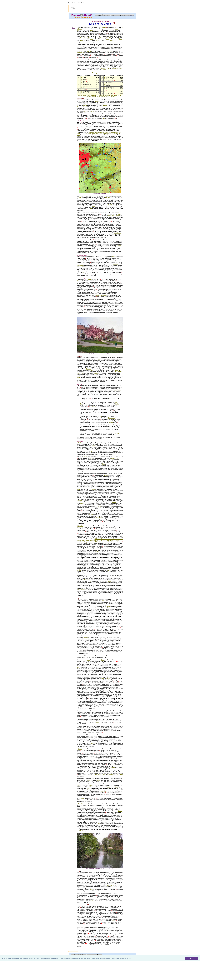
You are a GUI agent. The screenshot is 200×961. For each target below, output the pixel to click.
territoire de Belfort (105, 68)
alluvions (86, 579)
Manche (89, 51)
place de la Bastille (113, 215)
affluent (86, 637)
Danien (93, 445)
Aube (120, 39)
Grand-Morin (108, 204)
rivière (87, 45)
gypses (113, 199)
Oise (111, 40)
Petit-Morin (105, 105)
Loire (108, 678)
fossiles (97, 551)
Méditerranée (80, 52)
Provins (106, 95)
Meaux (94, 95)
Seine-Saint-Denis (89, 37)
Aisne (97, 40)
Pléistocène (81, 589)
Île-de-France (99, 359)
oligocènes (80, 265)
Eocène (88, 369)
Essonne (108, 37)
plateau (97, 101)
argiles (79, 197)
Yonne (107, 39)
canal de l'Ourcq (104, 791)
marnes (85, 266)
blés (118, 212)
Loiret (91, 39)
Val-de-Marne (100, 37)
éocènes (115, 264)
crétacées (116, 433)
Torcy (120, 95)
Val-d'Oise (79, 37)
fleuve (116, 29)
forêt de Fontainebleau (101, 295)
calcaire (107, 197)
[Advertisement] (107, 8)
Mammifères (98, 517)
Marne (91, 30)
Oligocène (96, 373)
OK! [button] (191, 958)
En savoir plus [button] (127, 958)
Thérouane (81, 798)
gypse (91, 514)
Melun (100, 95)
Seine (78, 30)
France (104, 27)
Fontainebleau (113, 95)
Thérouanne (110, 774)
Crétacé (84, 362)
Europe (114, 920)
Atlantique (110, 51)
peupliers (89, 208)
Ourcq (84, 272)
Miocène (79, 570)
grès (104, 118)
